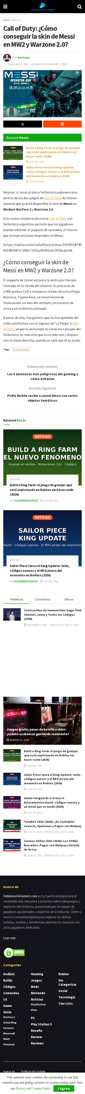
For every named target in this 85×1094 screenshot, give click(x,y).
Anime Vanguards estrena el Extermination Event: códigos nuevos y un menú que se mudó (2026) (52, 802)
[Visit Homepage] (42, 6)
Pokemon (9, 1044)
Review (36, 1037)
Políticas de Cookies (33, 1071)
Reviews (37, 1043)
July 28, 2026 (36, 161)
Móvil (6, 1038)
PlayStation (38, 1004)
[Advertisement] (42, 661)
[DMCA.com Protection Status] (14, 952)
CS (5, 999)
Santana (23, 57)
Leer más (9, 938)
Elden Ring (9, 1022)
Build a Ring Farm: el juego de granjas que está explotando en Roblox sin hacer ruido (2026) (53, 152)
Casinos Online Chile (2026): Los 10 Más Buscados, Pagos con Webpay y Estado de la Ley (52, 845)
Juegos (36, 980)
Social (62, 991)
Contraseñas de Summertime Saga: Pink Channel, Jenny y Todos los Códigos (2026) (53, 614)
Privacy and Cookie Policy (33, 1088)
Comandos (11, 993)
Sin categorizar (67, 982)
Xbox (34, 1009)
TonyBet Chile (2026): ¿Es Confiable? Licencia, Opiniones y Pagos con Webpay (53, 824)
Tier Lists (65, 1003)
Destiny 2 (9, 1017)
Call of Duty (52, 198)
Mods (35, 987)
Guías (7, 1012)
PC (33, 1018)
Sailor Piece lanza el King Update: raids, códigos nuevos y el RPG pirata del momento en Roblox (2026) (53, 171)
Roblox (63, 974)
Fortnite (8, 1028)
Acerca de (9, 1071)
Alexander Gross (26, 500)
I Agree (64, 1088)
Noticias (17, 20)
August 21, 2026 (19, 739)
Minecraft (9, 1033)
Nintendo (38, 993)
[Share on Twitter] (22, 124)
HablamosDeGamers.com (20, 896)
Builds (7, 980)
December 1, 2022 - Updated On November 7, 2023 (37, 64)
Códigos (9, 987)
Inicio (6, 20)
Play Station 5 (41, 1024)
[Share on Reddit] (62, 124)
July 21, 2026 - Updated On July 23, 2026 (50, 831)
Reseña (36, 1030)
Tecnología (66, 997)
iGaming (37, 974)
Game (7, 1006)
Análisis (9, 974)
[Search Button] (79, 6)
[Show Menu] (5, 6)
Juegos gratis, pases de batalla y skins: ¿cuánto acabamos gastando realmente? (38, 731)
